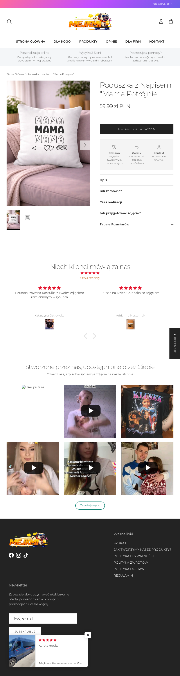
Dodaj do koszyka (136, 129)
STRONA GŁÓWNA (30, 41)
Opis (103, 180)
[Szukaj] (9, 21)
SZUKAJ (120, 543)
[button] (87, 336)
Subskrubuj (24, 631)
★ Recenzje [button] (175, 343)
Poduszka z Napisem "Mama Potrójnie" (50, 74)
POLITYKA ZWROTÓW (131, 563)
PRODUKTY (88, 41)
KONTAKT (156, 41)
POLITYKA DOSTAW (129, 569)
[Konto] (160, 21)
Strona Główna (15, 74)
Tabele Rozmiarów (114, 224)
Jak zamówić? (111, 191)
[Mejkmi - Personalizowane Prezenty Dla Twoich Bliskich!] (90, 21)
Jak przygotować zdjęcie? (120, 213)
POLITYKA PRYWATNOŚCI (134, 556)
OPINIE (111, 41)
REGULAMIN (123, 575)
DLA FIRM (133, 41)
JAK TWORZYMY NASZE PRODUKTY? (142, 550)
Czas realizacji (111, 202)
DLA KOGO (62, 41)
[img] (90, 273)
